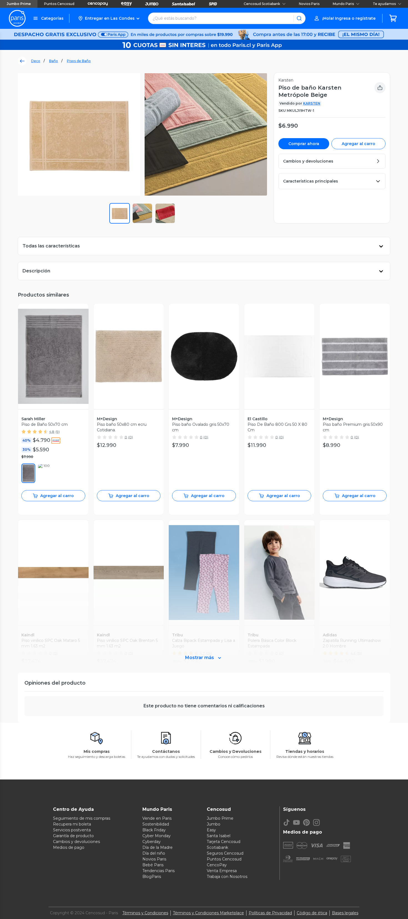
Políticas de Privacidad (270, 912)
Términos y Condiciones (145, 912)
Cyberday (151, 841)
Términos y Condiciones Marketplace (208, 912)
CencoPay (217, 864)
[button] (108, 18)
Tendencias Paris (158, 870)
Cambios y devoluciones (76, 841)
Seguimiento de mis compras (81, 818)
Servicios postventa (72, 829)
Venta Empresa (222, 870)
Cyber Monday (156, 835)
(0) (130, 437)
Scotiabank (217, 847)
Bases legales (345, 912)
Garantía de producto (73, 835)
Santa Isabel (218, 835)
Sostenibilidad (155, 824)
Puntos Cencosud (59, 4)
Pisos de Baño (79, 61)
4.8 (51, 431)
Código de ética (312, 912)
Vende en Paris (157, 818)
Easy (211, 829)
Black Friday (154, 829)
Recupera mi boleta (72, 824)
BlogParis (151, 876)
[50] (28, 473)
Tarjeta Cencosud (223, 841)
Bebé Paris (152, 864)
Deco (35, 61)
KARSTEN (311, 103)
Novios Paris (309, 4)
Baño (53, 61)
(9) (58, 431)
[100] (44, 473)
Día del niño (153, 853)
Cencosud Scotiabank (262, 4)
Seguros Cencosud (225, 853)
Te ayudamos (384, 4)
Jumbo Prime (19, 4)
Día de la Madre (157, 847)
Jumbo (213, 824)
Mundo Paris (343, 4)
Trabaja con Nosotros (227, 876)
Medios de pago (68, 847)
